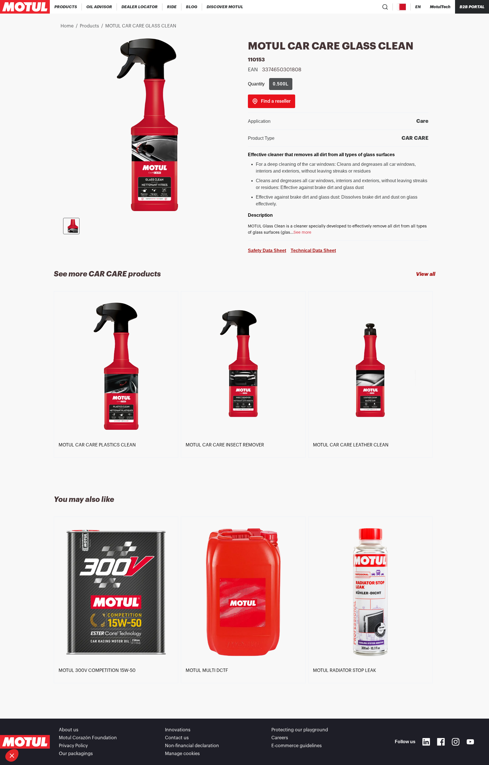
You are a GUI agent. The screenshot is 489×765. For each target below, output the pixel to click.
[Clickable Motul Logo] (25, 7)
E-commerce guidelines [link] (296, 745)
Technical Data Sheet (313, 250)
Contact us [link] (177, 738)
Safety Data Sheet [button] (267, 250)
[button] (12, 755)
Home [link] (67, 26)
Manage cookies (182, 753)
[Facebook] (441, 742)
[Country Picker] (402, 7)
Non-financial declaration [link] (192, 745)
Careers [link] (279, 738)
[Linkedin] (426, 742)
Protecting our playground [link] (299, 730)
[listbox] (244, 386)
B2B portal (472, 7)
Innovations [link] (177, 730)
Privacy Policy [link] (73, 745)
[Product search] (385, 7)
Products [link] (89, 26)
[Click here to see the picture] (71, 226)
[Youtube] (470, 742)
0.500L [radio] (281, 83)
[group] (280, 84)
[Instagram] (456, 742)
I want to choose (35, 736)
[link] (171, 7)
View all (425, 274)
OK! (94, 736)
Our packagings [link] (76, 753)
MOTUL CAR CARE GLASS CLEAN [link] (140, 26)
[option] (117, 386)
